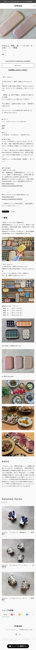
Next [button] (33, 24)
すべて (5, 614)
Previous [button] (3, 24)
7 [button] (21, 40)
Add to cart (18, 65)
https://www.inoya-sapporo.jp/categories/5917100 (12, 184)
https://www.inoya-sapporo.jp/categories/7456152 (12, 198)
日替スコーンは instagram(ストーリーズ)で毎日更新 (18, 1)
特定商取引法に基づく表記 (25, 629)
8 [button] (22, 40)
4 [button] (17, 40)
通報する (13, 211)
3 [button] (16, 40)
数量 (3, 54)
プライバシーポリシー (11, 629)
